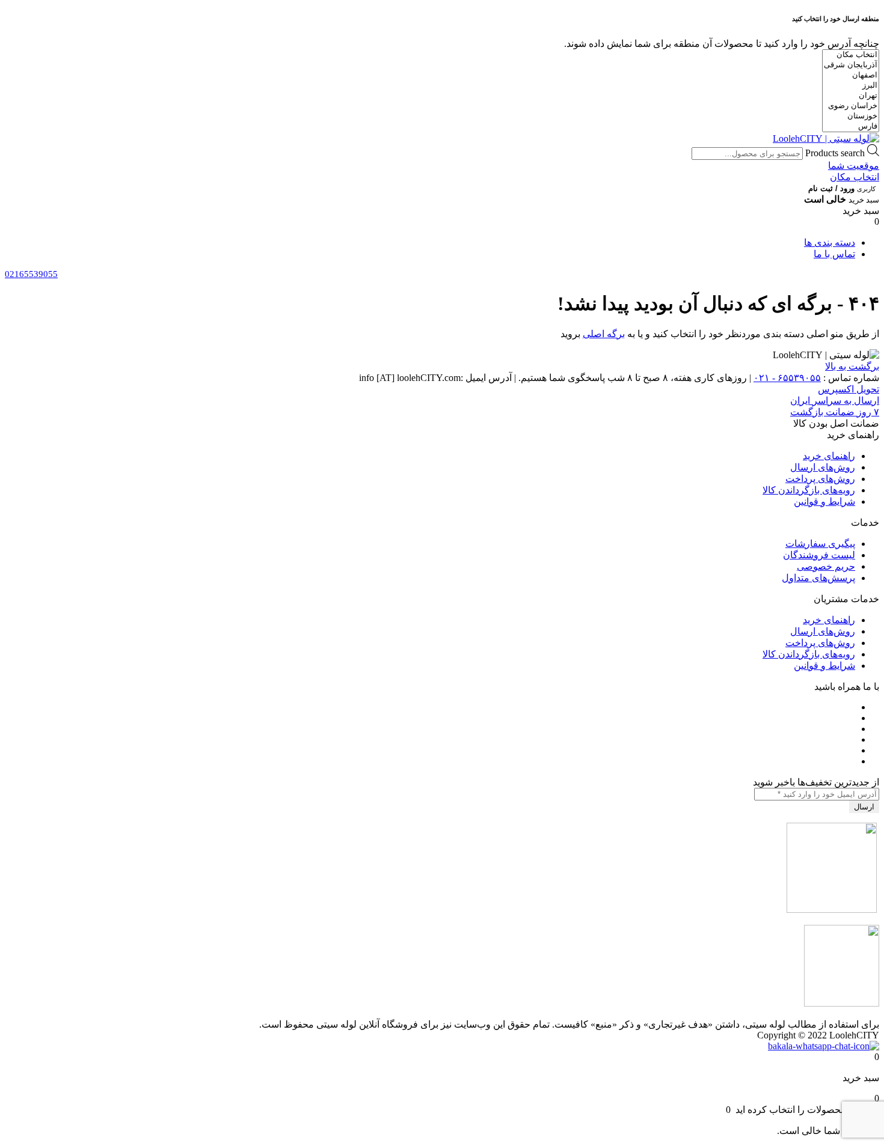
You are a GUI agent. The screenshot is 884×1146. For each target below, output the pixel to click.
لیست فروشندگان (819, 555)
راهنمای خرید (829, 456)
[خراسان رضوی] (851, 106)
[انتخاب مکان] (851, 55)
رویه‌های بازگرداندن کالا (809, 490)
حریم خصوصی (826, 566)
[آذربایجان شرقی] (851, 65)
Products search (835, 153)
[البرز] (851, 86)
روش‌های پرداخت (820, 479)
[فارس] (851, 126)
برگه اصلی (604, 334)
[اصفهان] (851, 75)
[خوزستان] (851, 116)
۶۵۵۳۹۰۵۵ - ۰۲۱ (787, 378)
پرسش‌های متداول (818, 578)
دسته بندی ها (829, 242)
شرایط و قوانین (824, 501)
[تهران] (851, 96)
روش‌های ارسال (822, 467)
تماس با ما (834, 254)
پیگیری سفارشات (820, 543)
